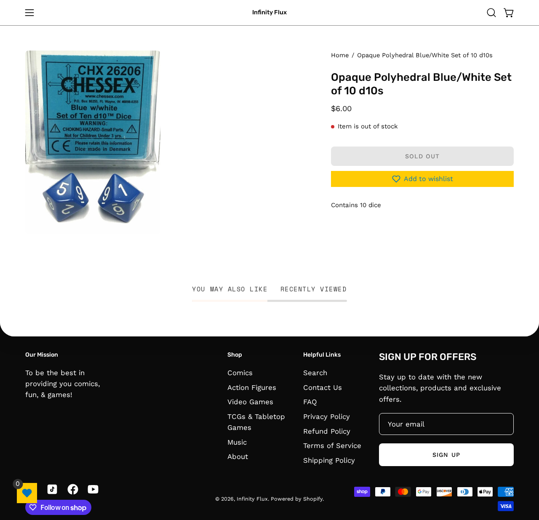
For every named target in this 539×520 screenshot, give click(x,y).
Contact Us (322, 387)
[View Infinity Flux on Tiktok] (51, 489)
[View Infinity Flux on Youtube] (91, 489)
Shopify (313, 499)
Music (237, 441)
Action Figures (251, 387)
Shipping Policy (329, 460)
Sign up (446, 454)
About (237, 456)
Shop (234, 354)
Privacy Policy (326, 416)
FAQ (310, 401)
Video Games (250, 401)
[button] (491, 12)
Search (315, 372)
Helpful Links (322, 354)
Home (340, 55)
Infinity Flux (269, 12)
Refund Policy (326, 431)
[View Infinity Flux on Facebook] (71, 489)
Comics (240, 372)
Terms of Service (332, 445)
